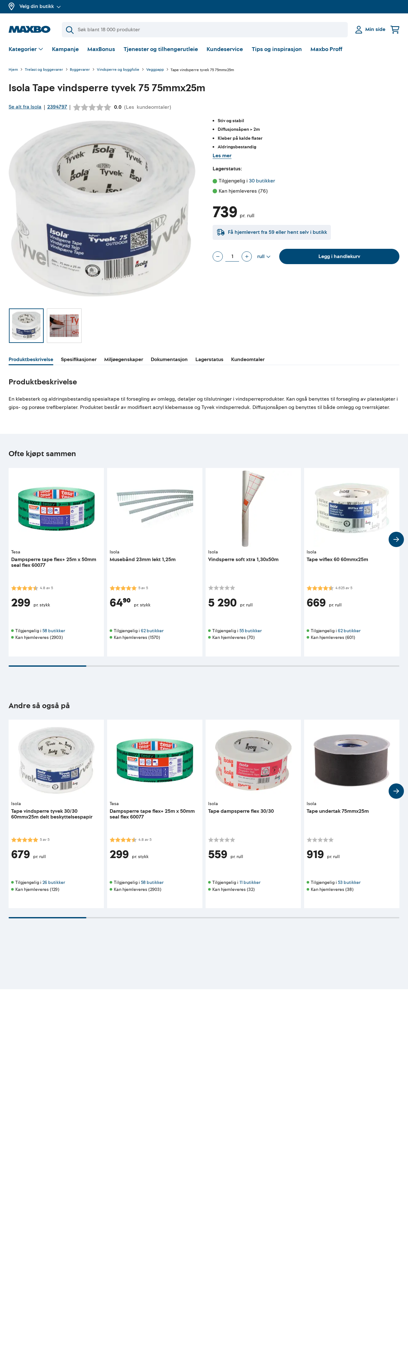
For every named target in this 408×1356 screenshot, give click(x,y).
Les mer (222, 155)
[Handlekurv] (394, 29)
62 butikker (152, 631)
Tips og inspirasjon (277, 49)
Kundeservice (225, 49)
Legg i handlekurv (339, 256)
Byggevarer (80, 70)
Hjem (13, 70)
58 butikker (53, 631)
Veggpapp (155, 70)
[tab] (31, 360)
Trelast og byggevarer (44, 70)
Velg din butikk (36, 6)
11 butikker (249, 882)
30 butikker (262, 180)
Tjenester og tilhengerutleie (161, 49)
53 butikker (349, 882)
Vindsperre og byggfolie (118, 70)
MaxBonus (101, 49)
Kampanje (65, 49)
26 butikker (53, 882)
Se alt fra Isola (25, 106)
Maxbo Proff (326, 49)
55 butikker (250, 631)
